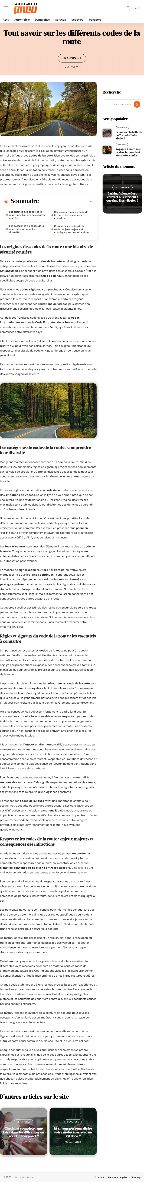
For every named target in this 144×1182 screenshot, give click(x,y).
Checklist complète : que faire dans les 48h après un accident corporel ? (23, 1132)
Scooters (73, 1121)
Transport (71, 58)
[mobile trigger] (6, 8)
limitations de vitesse (53, 304)
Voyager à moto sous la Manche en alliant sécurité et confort (128, 152)
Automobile (122, 127)
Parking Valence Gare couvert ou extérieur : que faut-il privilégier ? (122, 197)
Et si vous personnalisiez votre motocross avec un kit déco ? (73, 1132)
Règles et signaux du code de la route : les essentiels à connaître (71, 215)
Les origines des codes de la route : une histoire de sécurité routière (27, 215)
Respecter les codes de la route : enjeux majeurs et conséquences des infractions (71, 229)
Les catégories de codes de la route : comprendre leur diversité (26, 229)
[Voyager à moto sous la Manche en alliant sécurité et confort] (107, 150)
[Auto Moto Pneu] (25, 8)
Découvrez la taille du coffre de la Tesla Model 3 (129, 135)
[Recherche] (128, 8)
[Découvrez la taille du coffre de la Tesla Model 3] (107, 133)
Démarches (23, 1121)
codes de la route (41, 155)
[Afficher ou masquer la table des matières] (65, 201)
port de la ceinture (72, 170)
